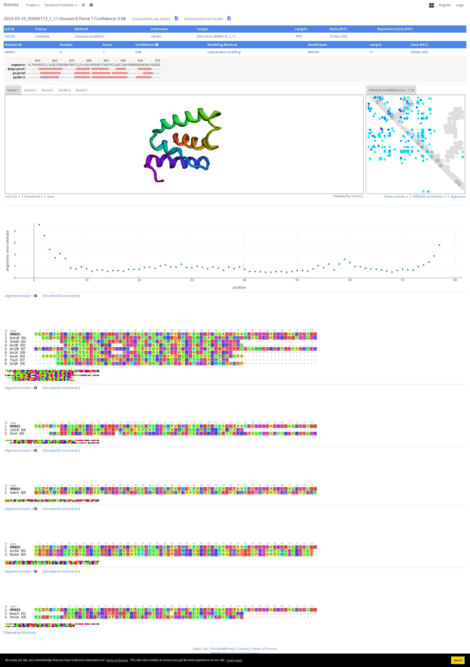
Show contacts (395, 196)
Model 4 (64, 90)
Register (445, 5)
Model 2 (30, 90)
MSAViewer (28, 633)
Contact (243, 648)
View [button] (50, 196)
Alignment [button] (457, 196)
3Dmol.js (357, 196)
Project (31, 5)
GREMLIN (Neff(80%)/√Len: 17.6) (391, 90)
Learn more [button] (234, 660)
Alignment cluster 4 (19, 508)
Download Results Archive (151, 19)
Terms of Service (117, 660)
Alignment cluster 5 (19, 571)
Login (460, 5)
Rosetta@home (222, 648)
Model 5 (82, 90)
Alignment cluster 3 (19, 450)
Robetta (11, 4)
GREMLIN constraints (428, 196)
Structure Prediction (60, 5)
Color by (11, 196)
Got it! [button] (458, 660)
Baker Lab (200, 648)
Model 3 (47, 90)
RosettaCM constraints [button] (61, 295)
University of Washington (240, 653)
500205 (10, 36)
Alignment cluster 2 (19, 388)
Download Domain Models (203, 19)
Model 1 (13, 90)
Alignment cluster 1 (19, 295)
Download (32, 196)
